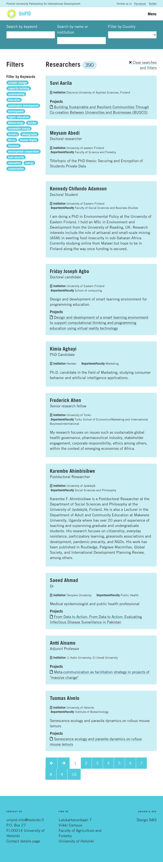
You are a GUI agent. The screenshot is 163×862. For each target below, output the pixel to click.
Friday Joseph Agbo (69, 271)
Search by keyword (21, 26)
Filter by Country (121, 26)
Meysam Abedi (65, 133)
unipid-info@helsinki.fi (25, 819)
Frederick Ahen (65, 400)
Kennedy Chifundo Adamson (78, 188)
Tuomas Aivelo (64, 698)
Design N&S (147, 819)
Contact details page (23, 841)
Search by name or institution (72, 29)
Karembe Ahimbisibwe (72, 471)
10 (74, 774)
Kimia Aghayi (63, 349)
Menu (152, 13)
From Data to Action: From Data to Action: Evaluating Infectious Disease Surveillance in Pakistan (96, 619)
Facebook (140, 3)
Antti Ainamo (63, 643)
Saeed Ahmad (64, 580)
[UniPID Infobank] (18, 13)
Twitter (153, 3)
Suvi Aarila (61, 83)
